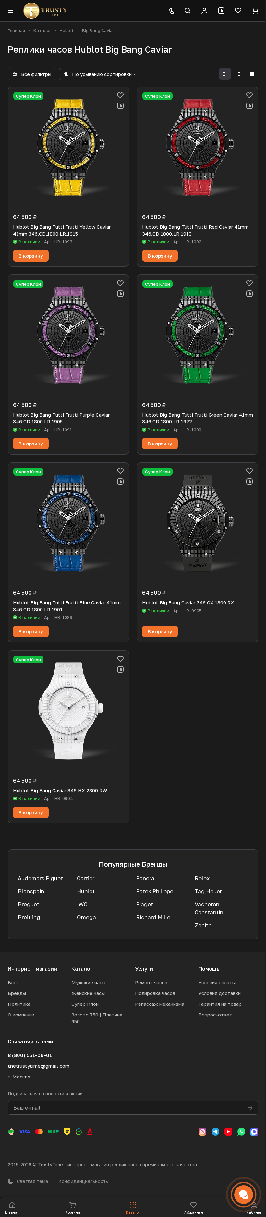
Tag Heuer (208, 891)
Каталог (82, 969)
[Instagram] (202, 1132)
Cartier (85, 878)
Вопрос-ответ (215, 1014)
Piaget (144, 904)
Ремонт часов (151, 982)
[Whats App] (241, 1132)
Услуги (144, 969)
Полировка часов (155, 993)
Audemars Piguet (40, 878)
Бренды (17, 993)
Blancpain (31, 891)
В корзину (30, 256)
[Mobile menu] (10, 10)
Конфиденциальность (83, 1181)
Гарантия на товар (220, 1004)
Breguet (28, 904)
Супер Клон (85, 1004)
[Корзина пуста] (255, 10)
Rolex (202, 878)
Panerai (146, 878)
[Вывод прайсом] (252, 74)
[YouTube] (228, 1132)
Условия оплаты (217, 982)
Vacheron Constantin (209, 908)
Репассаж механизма (159, 1004)
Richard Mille (153, 917)
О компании (21, 1014)
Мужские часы (88, 982)
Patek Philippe (154, 891)
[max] (254, 1132)
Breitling (29, 917)
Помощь (209, 969)
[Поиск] (187, 10)
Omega (86, 917)
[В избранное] (120, 95)
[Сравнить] (120, 106)
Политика (19, 1004)
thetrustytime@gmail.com (38, 1066)
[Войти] (204, 10)
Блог (13, 982)
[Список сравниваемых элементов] (221, 10)
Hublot (86, 891)
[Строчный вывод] (238, 74)
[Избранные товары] (238, 10)
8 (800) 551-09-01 (30, 1055)
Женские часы (88, 993)
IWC (82, 904)
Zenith (203, 925)
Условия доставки (220, 993)
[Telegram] (215, 1132)
